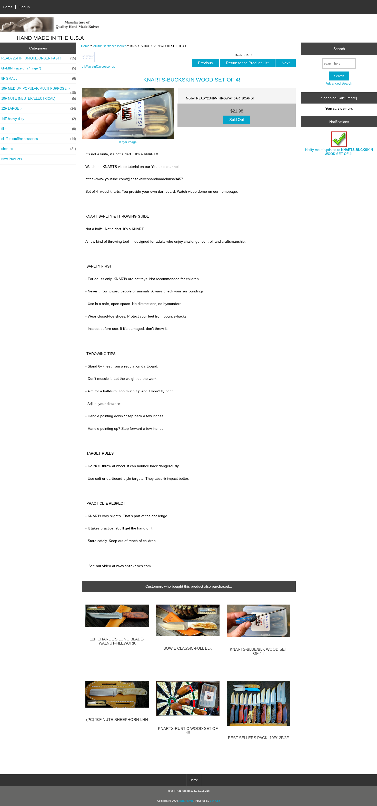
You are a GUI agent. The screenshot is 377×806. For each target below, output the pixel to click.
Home (8, 7)
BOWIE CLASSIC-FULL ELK (187, 648)
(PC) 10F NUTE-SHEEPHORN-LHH (117, 720)
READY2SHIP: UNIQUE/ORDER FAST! (38, 58)
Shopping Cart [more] (339, 98)
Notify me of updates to (339, 152)
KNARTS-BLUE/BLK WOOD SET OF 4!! (258, 651)
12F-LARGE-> (38, 108)
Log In (24, 7)
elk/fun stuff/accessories (109, 46)
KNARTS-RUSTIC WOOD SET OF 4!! (188, 731)
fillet (38, 129)
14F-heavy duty (38, 119)
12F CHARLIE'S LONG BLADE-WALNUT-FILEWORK (117, 641)
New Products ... (13, 159)
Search (339, 49)
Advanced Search (339, 83)
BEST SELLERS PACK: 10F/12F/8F (258, 738)
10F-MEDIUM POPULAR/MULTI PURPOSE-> (38, 90)
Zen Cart (215, 800)
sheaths (38, 149)
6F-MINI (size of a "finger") (38, 68)
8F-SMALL (38, 78)
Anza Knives (185, 800)
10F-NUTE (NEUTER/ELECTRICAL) (38, 98)
